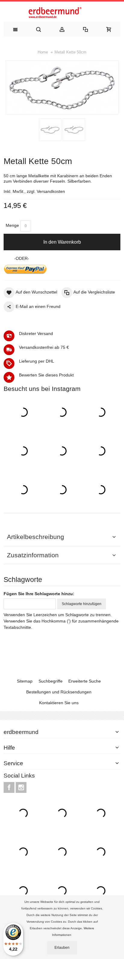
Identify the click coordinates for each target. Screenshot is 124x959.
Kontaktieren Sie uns (59, 702)
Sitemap (25, 681)
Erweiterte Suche (84, 681)
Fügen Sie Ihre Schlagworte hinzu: (39, 593)
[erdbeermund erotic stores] (62, 13)
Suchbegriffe (51, 681)
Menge (12, 225)
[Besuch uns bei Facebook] (10, 787)
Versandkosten (51, 191)
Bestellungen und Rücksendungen (58, 692)
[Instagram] (21, 787)
